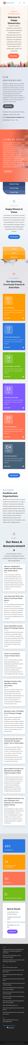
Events (14, 249)
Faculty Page (14, 192)
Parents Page (14, 188)
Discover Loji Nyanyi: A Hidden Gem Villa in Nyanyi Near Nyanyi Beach (13, 569)
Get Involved (14, 237)
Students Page (14, 184)
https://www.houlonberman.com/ (10, 1019)
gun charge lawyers (7, 1021)
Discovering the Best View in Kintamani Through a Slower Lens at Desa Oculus (14, 741)
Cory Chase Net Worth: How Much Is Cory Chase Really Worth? (14, 598)
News (14, 253)
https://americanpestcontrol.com (10, 1005)
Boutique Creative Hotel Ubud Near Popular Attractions (12, 683)
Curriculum (8, 171)
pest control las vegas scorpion (10, 967)
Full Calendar (14, 475)
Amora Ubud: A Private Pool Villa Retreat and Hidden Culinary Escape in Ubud (13, 771)
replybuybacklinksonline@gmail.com (15, 117)
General (6, 602)
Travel (5, 572)
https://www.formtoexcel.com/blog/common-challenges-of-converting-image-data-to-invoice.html (13, 951)
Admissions (13, 56)
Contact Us (14, 257)
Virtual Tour (8, 106)
